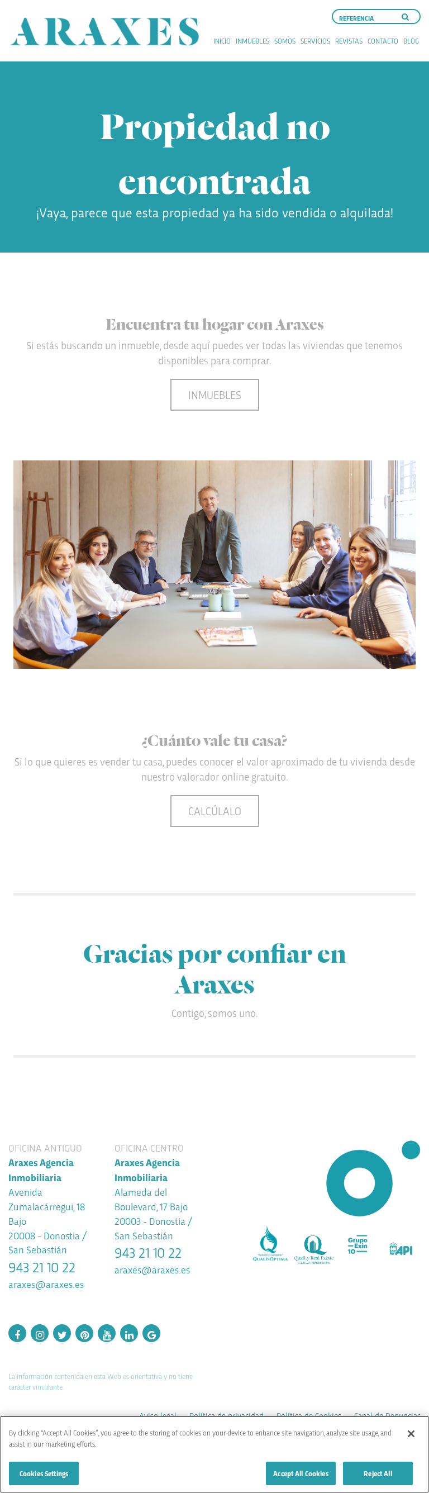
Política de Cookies (309, 1415)
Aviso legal (158, 1415)
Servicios (315, 40)
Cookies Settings (44, 1473)
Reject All (378, 1473)
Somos (284, 40)
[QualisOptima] (270, 1244)
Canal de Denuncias (387, 1415)
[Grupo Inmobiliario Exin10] (357, 1244)
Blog (411, 40)
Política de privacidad (226, 1415)
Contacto (383, 40)
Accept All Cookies (300, 1473)
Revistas (349, 40)
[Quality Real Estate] (313, 1249)
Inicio (222, 40)
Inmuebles (252, 40)
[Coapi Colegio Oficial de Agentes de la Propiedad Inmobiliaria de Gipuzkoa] (401, 1249)
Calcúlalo (214, 810)
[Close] (411, 1433)
